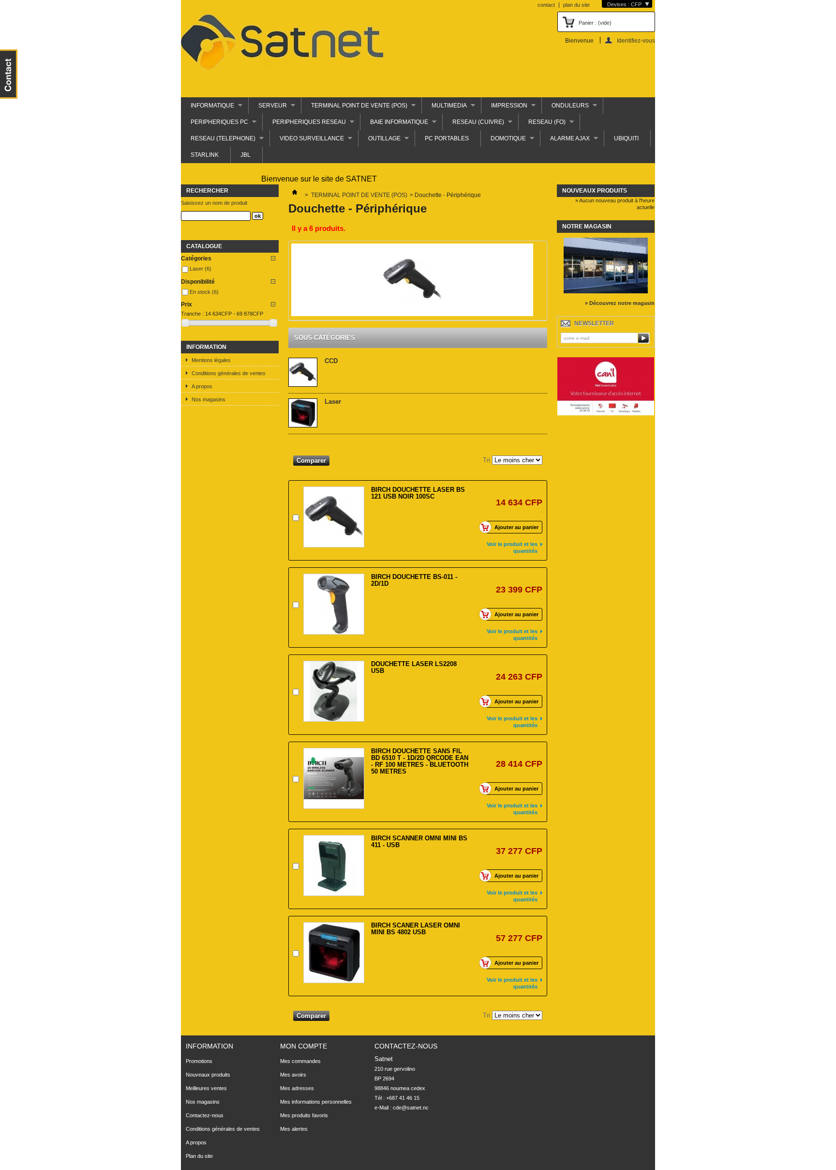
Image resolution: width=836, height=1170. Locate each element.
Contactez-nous (205, 1115)
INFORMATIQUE (207, 108)
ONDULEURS (565, 108)
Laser (200, 269)
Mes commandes (300, 1061)
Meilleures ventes (206, 1088)
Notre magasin (587, 226)
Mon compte (303, 1046)
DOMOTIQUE (503, 141)
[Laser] (302, 413)
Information (206, 347)
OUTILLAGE (379, 141)
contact (546, 5)
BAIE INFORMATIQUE (394, 124)
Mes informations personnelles (316, 1102)
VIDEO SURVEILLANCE (307, 141)
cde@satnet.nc (411, 1107)
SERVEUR (268, 108)
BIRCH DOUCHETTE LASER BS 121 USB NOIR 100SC (418, 493)
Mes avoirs (293, 1075)
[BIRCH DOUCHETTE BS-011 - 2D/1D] (333, 604)
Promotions (199, 1061)
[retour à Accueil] (294, 195)
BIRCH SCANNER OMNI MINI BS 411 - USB (419, 842)
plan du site (576, 5)
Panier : (595, 23)
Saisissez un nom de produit (214, 203)
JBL (245, 155)
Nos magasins (208, 399)
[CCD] (302, 373)
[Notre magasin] (606, 291)
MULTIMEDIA (444, 108)
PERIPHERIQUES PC (214, 124)
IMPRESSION (504, 108)
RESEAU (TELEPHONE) (218, 141)
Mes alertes (294, 1129)
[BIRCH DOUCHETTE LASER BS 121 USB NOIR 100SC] (333, 516)
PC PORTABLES (447, 138)
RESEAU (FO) (542, 124)
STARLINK (205, 155)
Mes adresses (297, 1088)
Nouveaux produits (594, 190)
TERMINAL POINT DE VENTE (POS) (354, 108)
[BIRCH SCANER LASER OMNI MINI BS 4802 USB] (333, 952)
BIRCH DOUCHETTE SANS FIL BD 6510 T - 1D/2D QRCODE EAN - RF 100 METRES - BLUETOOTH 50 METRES (419, 761)
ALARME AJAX (565, 141)
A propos (202, 386)
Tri (486, 460)
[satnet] (282, 43)
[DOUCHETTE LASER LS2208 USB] (333, 691)
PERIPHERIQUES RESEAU (304, 124)
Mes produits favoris (304, 1115)
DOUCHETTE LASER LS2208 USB (414, 667)
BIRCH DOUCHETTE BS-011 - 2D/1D (414, 580)
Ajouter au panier (516, 527)
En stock (204, 292)
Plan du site (199, 1156)
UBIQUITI (626, 138)
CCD (331, 361)
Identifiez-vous (636, 40)
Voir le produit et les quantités (512, 547)
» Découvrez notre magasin (620, 303)
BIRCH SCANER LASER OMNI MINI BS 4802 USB (415, 929)
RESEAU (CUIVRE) (473, 124)
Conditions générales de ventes (229, 373)
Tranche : (192, 314)
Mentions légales (211, 360)
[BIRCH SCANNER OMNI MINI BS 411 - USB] (333, 865)
